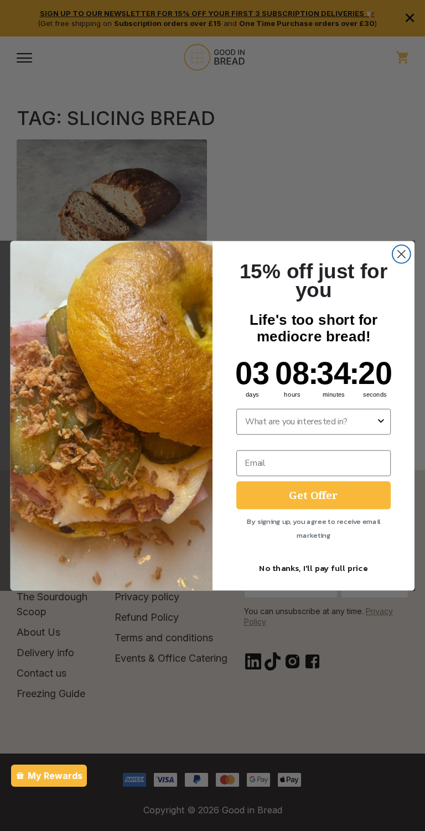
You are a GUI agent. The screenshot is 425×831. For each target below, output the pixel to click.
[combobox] (310, 421)
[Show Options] (381, 421)
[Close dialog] (401, 254)
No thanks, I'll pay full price (313, 568)
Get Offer (314, 495)
